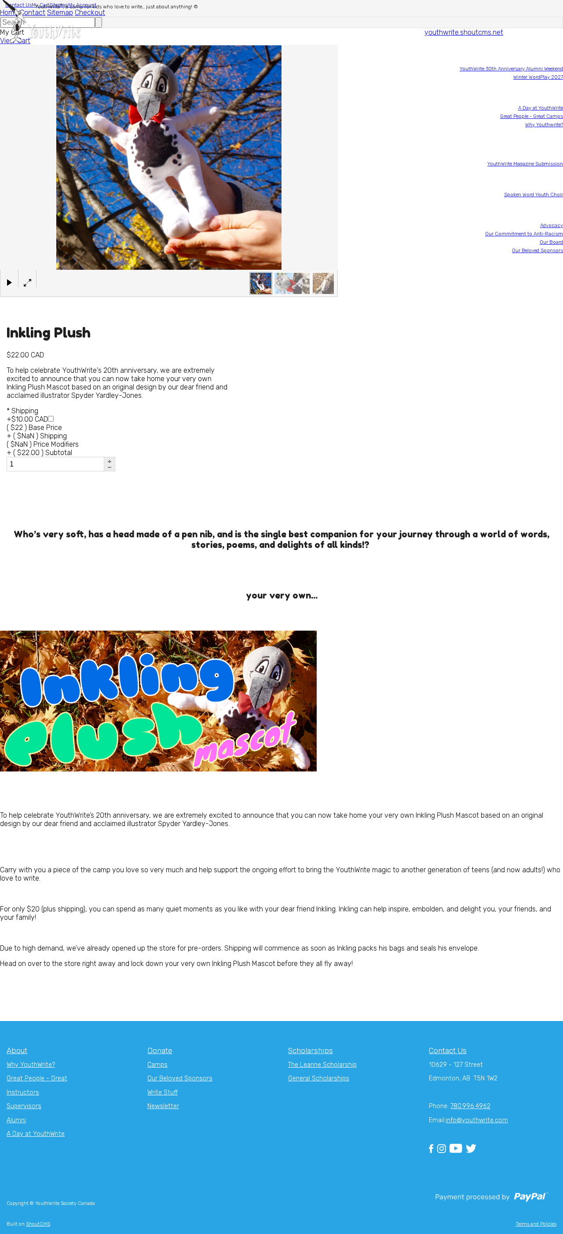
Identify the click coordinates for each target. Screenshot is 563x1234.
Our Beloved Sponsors (537, 250)
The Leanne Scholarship (322, 1065)
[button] (109, 461)
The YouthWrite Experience (533, 92)
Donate (555, 291)
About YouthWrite (543, 210)
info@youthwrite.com (477, 1120)
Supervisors (24, 1106)
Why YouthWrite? (31, 1065)
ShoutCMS (38, 1224)
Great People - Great (37, 1078)
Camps (157, 1065)
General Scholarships (318, 1078)
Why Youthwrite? (544, 125)
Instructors (23, 1092)
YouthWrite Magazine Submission (525, 164)
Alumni (16, 1120)
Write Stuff (162, 1092)
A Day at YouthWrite (540, 108)
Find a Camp (548, 53)
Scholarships (547, 140)
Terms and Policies (535, 1224)
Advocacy (551, 225)
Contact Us (448, 1050)
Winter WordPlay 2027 (538, 77)
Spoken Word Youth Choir (533, 195)
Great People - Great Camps (531, 116)
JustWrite (552, 274)
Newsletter (551, 283)
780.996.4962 (470, 1106)
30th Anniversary (543, 266)
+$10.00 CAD (27, 419)
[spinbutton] (55, 464)
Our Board (551, 242)
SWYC (556, 179)
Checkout (90, 12)
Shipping (22, 411)
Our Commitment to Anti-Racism (524, 234)
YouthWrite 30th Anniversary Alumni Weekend (511, 69)
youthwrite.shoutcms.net (463, 32)
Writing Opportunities (538, 148)
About (17, 1050)
